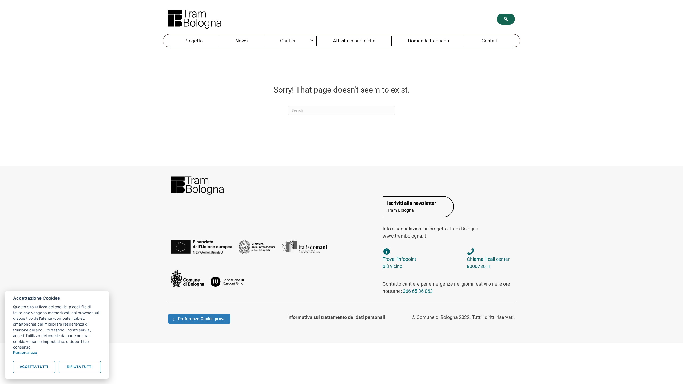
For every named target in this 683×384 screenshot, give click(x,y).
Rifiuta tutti (80, 367)
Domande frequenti (428, 40)
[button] (506, 19)
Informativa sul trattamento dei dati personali (336, 317)
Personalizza (25, 352)
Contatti (490, 40)
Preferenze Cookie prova (202, 318)
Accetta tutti (34, 367)
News (241, 40)
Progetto (193, 40)
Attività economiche (354, 40)
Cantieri (288, 40)
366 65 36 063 (418, 291)
